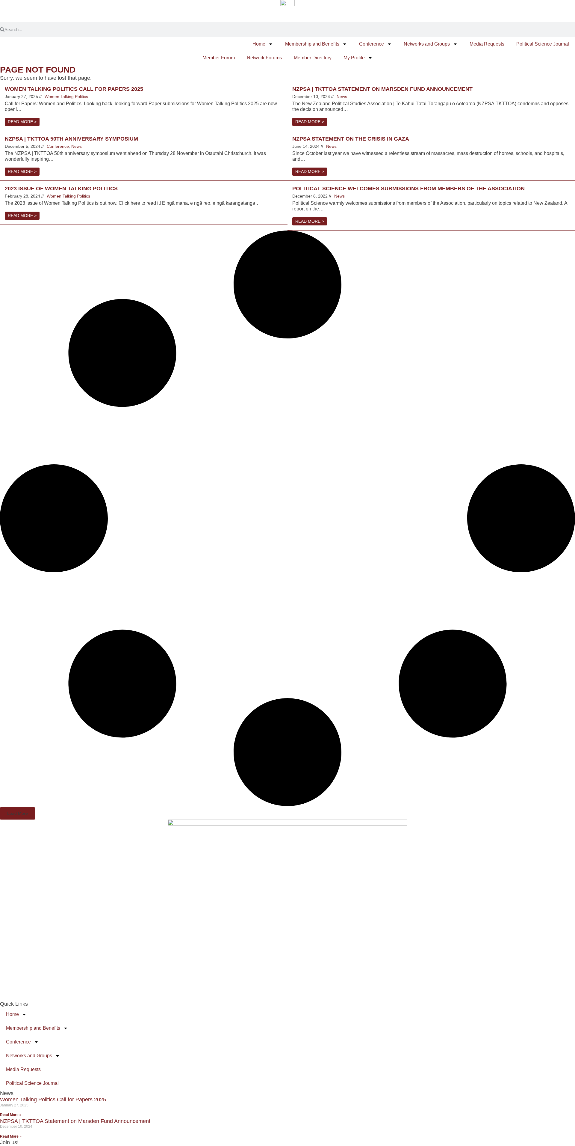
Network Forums (264, 57)
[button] (17, 813)
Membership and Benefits (312, 43)
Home (258, 43)
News (342, 96)
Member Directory (313, 57)
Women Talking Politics (66, 96)
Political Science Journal (542, 43)
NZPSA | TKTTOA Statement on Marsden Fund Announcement (75, 1121)
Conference (371, 43)
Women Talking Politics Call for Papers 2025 (53, 1100)
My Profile (354, 57)
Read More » (11, 1115)
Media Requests (487, 43)
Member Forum (218, 57)
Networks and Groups (427, 43)
